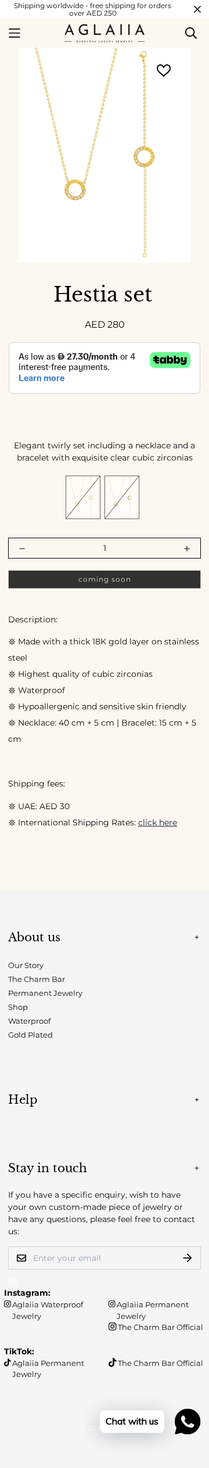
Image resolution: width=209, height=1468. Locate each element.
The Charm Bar (36, 979)
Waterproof (29, 1020)
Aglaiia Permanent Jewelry (153, 1310)
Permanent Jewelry (45, 993)
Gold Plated (30, 1034)
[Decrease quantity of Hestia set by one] (22, 548)
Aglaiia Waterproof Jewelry (47, 1310)
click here (157, 822)
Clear (83, 497)
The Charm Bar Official (160, 1327)
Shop (18, 1007)
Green (122, 497)
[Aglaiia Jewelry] (104, 33)
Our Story (26, 965)
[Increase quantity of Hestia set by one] (187, 548)
